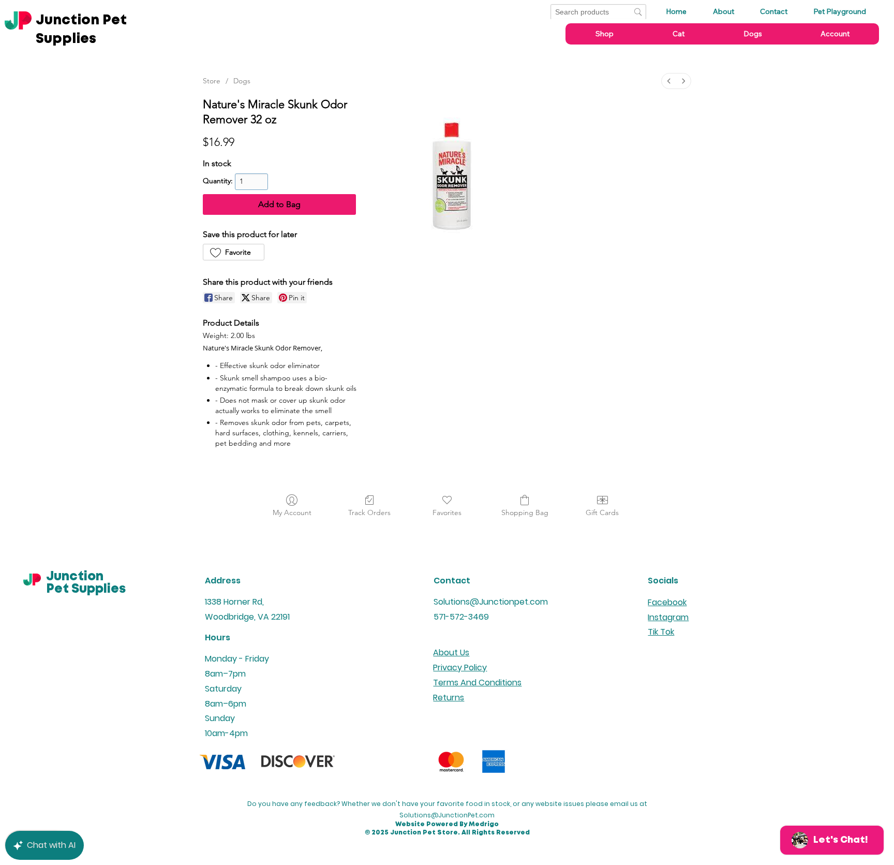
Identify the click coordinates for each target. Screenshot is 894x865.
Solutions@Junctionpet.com (491, 602)
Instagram (668, 617)
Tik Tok (661, 632)
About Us (451, 652)
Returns (448, 697)
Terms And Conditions (477, 682)
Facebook (667, 602)
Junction (74, 576)
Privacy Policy (460, 667)
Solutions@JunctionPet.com (447, 815)
